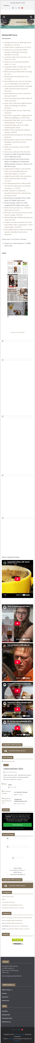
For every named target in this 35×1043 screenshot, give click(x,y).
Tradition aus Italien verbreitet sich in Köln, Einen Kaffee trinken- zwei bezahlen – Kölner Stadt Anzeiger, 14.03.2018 (18, 224)
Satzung (4, 993)
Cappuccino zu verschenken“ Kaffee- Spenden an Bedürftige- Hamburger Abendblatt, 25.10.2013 (16, 52)
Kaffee (10, 785)
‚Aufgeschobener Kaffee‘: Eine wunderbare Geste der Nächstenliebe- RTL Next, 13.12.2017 (18, 178)
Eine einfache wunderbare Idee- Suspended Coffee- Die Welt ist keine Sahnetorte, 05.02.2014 (18, 88)
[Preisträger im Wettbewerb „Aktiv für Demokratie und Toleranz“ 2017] (17, 847)
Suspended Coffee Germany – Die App (13, 908)
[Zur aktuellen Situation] (7, 793)
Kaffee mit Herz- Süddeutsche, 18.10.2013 (17, 47)
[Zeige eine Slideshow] (17, 332)
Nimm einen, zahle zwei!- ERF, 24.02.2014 (17, 152)
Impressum (5, 997)
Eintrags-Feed (6, 1014)
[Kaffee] (4, 786)
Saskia (15, 772)
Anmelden (5, 1011)
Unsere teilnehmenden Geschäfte (22, 917)
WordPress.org (6, 1022)
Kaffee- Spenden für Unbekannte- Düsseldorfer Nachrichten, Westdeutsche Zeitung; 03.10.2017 (17, 193)
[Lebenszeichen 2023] (17, 761)
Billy (3, 920)
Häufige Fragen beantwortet (14, 920)
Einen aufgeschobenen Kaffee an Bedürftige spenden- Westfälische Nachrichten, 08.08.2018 (18, 232)
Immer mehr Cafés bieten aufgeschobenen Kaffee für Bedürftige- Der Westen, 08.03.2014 (18, 105)
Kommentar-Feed (7, 1018)
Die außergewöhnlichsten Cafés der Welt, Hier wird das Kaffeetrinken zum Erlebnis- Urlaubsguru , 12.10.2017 (17, 186)
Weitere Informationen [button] (17, 828)
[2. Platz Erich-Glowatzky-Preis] (17, 838)
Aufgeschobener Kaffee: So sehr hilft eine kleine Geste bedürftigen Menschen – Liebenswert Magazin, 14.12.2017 (17, 171)
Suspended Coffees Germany (17, 750)
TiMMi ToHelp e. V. (7, 990)
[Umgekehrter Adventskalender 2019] (7, 802)
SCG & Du (6, 765)
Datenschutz (5, 1000)
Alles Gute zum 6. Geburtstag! (19, 926)
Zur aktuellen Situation (20, 792)
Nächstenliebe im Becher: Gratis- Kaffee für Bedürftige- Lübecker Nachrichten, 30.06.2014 (18, 142)
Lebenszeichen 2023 (13, 768)
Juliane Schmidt (6, 917)
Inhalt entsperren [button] (17, 825)
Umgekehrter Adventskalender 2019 (20, 800)
